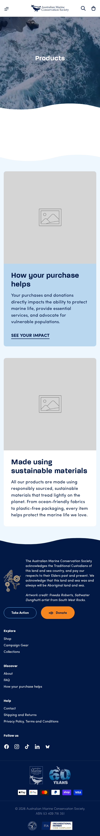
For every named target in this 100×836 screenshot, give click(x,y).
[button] (93, 8)
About (8, 674)
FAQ (7, 680)
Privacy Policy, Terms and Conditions (31, 721)
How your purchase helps (23, 687)
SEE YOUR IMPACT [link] (30, 336)
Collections (12, 652)
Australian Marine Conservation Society (55, 809)
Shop (7, 639)
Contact (10, 708)
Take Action (20, 613)
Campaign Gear (16, 645)
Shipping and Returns (20, 715)
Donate (61, 613)
